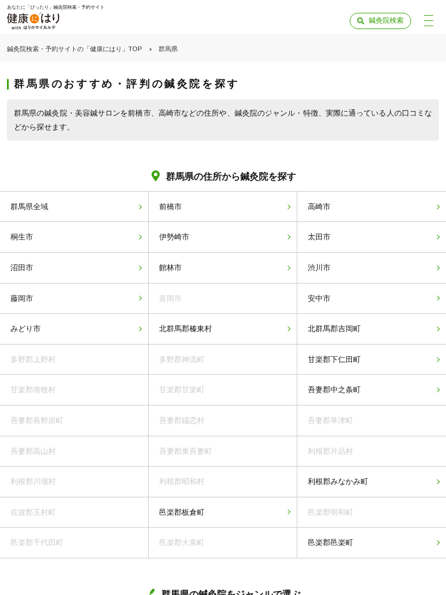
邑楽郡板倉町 (181, 512)
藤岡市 (21, 298)
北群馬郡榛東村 (185, 328)
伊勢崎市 (174, 236)
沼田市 (21, 267)
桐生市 (21, 236)
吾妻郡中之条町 (334, 389)
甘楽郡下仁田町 (334, 359)
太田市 (319, 236)
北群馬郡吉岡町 (334, 328)
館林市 (170, 267)
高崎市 (319, 206)
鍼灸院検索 (386, 20)
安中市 (319, 298)
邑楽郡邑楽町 (330, 542)
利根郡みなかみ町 (338, 481)
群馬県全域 (29, 206)
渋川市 (319, 267)
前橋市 (170, 206)
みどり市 (25, 328)
